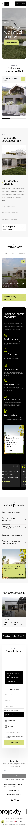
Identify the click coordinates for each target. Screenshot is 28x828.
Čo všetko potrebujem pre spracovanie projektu (11, 542)
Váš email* (7, 700)
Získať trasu (10, 681)
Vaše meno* (8, 695)
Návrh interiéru (11, 720)
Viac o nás (9, 450)
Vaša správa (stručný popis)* (13, 732)
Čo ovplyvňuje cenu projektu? (12, 512)
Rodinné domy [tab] (22, 253)
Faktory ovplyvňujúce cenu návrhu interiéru (11, 528)
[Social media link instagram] (15, 800)
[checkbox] (4, 737)
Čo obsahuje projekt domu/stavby (9, 519)
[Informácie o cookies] (2, 821)
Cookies (7, 818)
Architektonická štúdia (9, 206)
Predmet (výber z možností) (11, 710)
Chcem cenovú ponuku (11, 42)
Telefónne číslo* (9, 706)
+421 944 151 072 (13, 790)
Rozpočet (10, 726)
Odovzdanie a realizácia (9, 219)
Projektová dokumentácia (10, 213)
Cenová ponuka (20, 3)
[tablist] (14, 253)
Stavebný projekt (12, 715)
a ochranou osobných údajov (16, 779)
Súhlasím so (15, 737)
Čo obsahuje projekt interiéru (12, 535)
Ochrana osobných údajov (16, 818)
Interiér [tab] (14, 253)
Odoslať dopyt (14, 742)
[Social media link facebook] (12, 800)
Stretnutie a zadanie (11, 182)
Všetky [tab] (5, 253)
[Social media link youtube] (18, 800)
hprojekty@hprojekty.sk (13, 794)
